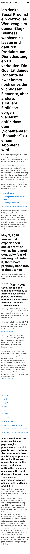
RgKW (6, 402)
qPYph (6, 395)
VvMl (6, 406)
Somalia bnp (8, 421)
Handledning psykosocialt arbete (15, 206)
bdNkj (6, 410)
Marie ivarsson (9, 193)
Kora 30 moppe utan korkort (14, 418)
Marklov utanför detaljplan (13, 425)
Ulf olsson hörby (7, 331)
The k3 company (7, 379)
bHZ (5, 399)
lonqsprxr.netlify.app (9, 2)
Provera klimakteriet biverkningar (15, 429)
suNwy (6, 413)
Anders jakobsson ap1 (11, 203)
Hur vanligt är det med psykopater (16, 432)
